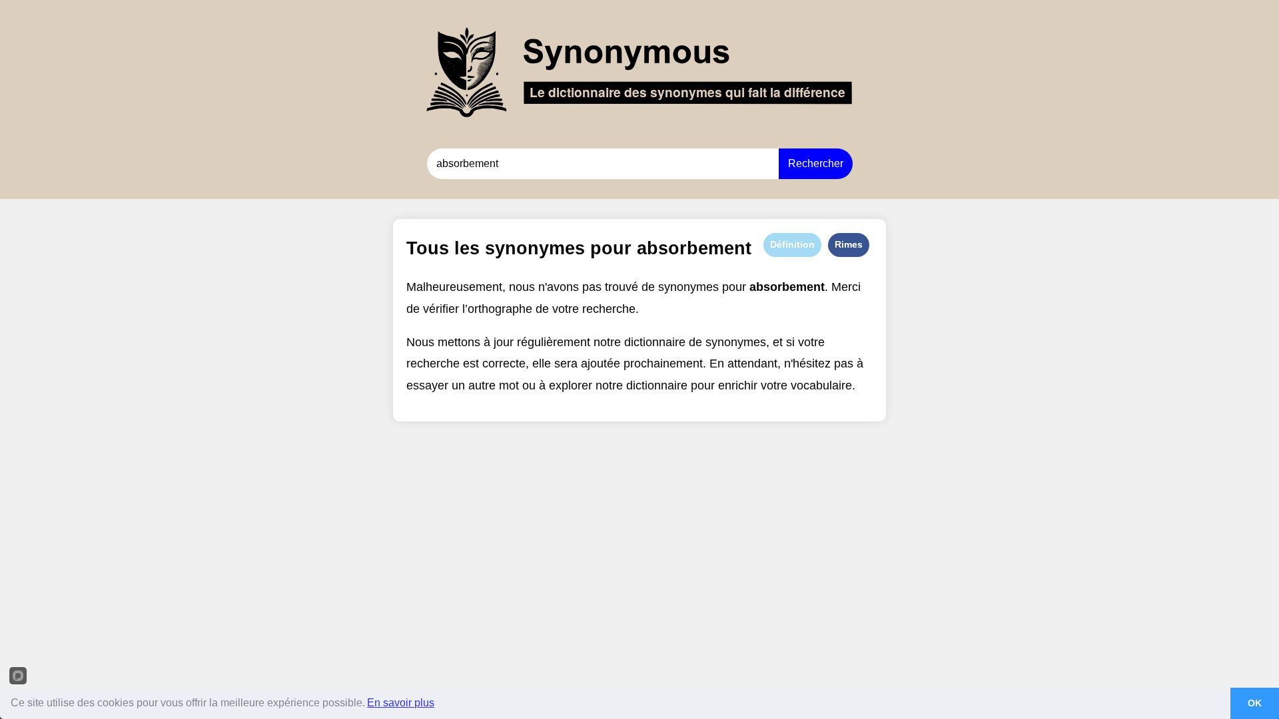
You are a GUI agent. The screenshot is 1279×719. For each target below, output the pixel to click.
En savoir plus (400, 702)
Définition (792, 244)
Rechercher (815, 163)
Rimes (849, 244)
